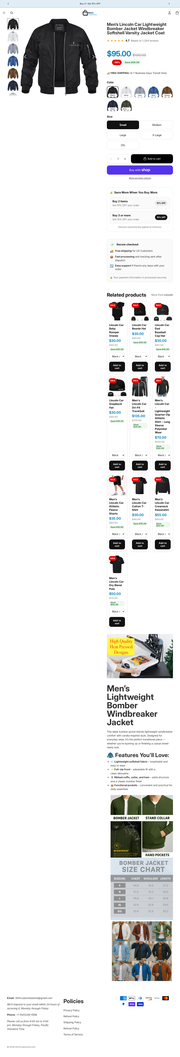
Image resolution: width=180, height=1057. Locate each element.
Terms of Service (73, 1034)
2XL (123, 145)
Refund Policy (71, 1016)
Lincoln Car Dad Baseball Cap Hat (162, 330)
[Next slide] (94, 57)
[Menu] (4, 13)
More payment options (140, 178)
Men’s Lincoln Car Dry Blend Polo (116, 583)
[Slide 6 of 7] (13, 85)
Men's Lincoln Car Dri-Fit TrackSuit (139, 406)
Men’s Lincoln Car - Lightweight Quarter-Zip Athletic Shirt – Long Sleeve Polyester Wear (162, 416)
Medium (157, 124)
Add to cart (117, 366)
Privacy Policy (71, 1010)
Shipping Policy (72, 1022)
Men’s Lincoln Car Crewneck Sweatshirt (162, 505)
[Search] (11, 13)
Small (123, 124)
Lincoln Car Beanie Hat (139, 326)
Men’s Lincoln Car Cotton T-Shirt (139, 505)
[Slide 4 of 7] (13, 61)
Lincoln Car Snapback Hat (116, 404)
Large (123, 135)
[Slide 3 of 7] (13, 48)
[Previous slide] (24, 57)
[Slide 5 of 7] (13, 73)
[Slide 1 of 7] (13, 24)
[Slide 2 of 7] (13, 36)
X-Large (157, 135)
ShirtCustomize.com (25, 1047)
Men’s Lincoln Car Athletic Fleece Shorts (116, 506)
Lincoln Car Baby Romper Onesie (116, 330)
